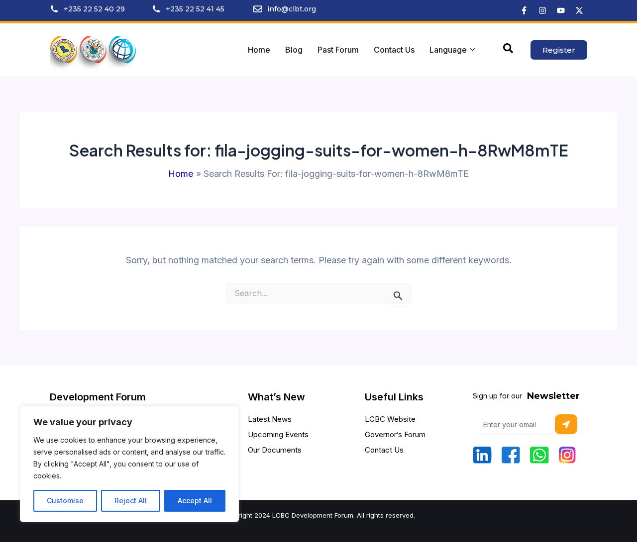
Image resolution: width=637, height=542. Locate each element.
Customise (65, 500)
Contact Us (394, 50)
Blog (294, 50)
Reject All (130, 500)
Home (259, 50)
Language (448, 50)
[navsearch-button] (508, 50)
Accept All (195, 500)
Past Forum (338, 50)
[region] (129, 464)
